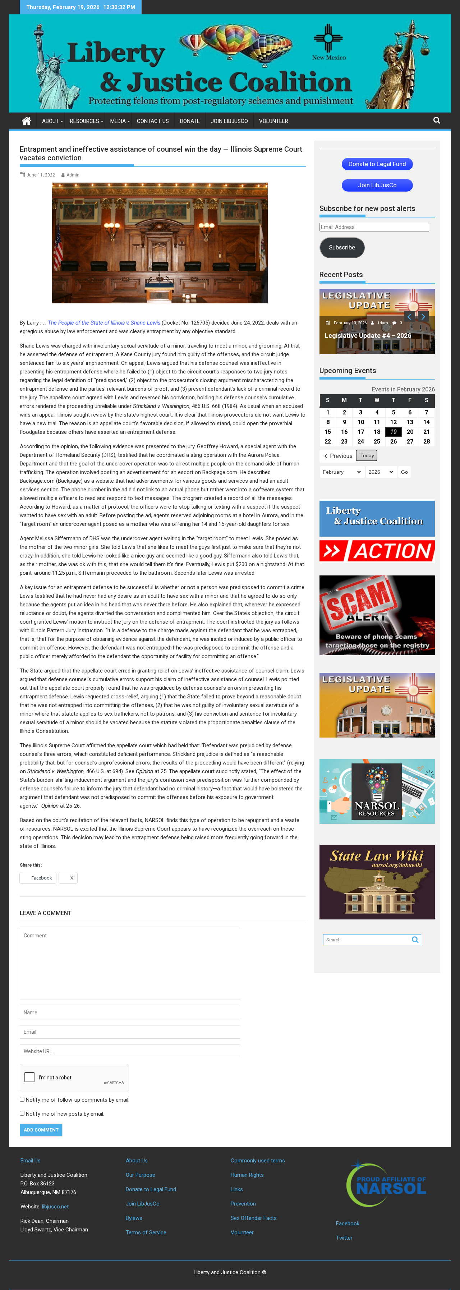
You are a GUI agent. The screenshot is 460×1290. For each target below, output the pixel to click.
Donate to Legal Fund (151, 1189)
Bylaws (134, 1218)
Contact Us (153, 121)
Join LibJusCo (229, 121)
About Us (137, 1160)
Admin (72, 175)
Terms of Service (146, 1232)
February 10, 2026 (351, 323)
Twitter (344, 1238)
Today (367, 455)
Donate (190, 121)
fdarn (383, 323)
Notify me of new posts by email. (65, 1114)
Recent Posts (341, 274)
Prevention (243, 1204)
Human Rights (247, 1175)
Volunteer (273, 121)
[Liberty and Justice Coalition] (26, 120)
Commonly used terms (258, 1160)
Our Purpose (140, 1175)
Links (237, 1189)
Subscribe (342, 247)
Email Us (30, 1160)
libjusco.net (55, 1206)
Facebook (347, 1223)
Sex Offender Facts (254, 1218)
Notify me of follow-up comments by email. (77, 1100)
